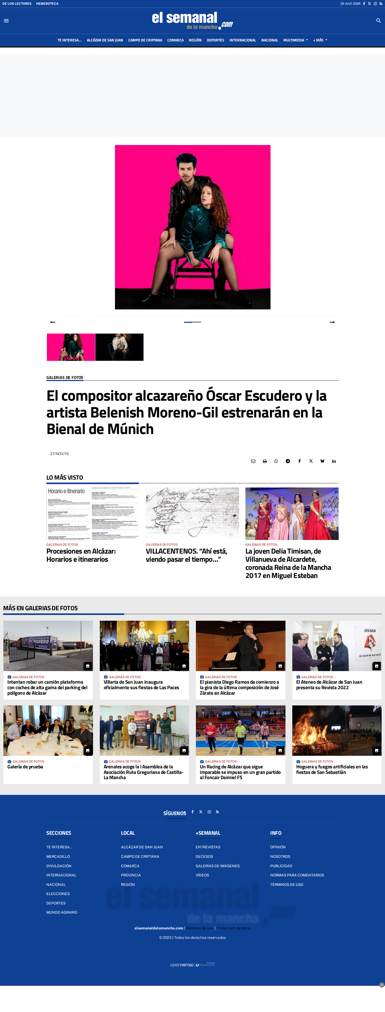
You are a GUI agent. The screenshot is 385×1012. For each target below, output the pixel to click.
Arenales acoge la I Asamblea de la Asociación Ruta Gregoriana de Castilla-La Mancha (144, 772)
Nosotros (280, 856)
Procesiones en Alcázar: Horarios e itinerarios (81, 555)
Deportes (55, 903)
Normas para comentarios (297, 875)
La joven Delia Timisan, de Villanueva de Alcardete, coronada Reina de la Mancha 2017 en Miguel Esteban (288, 563)
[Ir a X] (369, 4)
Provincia (131, 875)
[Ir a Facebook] (364, 4)
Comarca (130, 866)
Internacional (61, 875)
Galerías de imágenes (218, 866)
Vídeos (202, 875)
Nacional (56, 884)
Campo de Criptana (140, 856)
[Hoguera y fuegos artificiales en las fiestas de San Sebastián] (337, 730)
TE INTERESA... (59, 847)
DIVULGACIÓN (59, 866)
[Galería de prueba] (48, 730)
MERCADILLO (58, 856)
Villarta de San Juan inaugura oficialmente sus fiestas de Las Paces (141, 684)
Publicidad (281, 866)
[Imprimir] (265, 461)
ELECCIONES (58, 894)
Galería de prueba (25, 766)
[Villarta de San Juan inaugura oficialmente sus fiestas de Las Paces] (144, 646)
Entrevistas (208, 847)
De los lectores (16, 4)
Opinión (278, 847)
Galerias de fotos (64, 378)
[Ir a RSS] (381, 4)
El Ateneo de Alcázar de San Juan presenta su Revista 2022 (329, 684)
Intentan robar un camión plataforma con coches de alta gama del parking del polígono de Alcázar (47, 687)
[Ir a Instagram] (375, 4)
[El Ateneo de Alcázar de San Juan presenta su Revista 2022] (337, 646)
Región (128, 884)
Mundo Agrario (61, 912)
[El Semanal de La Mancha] (192, 20)
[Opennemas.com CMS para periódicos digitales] (192, 965)
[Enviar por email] (253, 461)
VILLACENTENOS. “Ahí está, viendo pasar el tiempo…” (186, 555)
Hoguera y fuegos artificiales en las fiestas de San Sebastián (332, 769)
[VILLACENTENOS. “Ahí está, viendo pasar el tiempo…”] (192, 514)
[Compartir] (276, 461)
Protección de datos (234, 928)
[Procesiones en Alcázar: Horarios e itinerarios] (93, 514)
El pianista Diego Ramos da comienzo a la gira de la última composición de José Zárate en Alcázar (239, 687)
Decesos (204, 856)
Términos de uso (286, 884)
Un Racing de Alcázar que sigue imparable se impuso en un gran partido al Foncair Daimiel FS (240, 772)
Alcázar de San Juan (142, 847)
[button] (188, 322)
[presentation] (52, 322)
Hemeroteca (47, 4)
